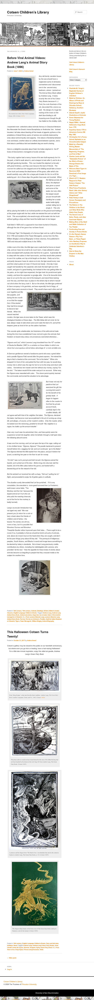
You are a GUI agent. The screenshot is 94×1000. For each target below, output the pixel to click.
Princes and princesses (31, 949)
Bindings (40, 611)
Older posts (11, 958)
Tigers (17, 621)
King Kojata (19, 949)
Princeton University (81, 982)
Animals (34, 611)
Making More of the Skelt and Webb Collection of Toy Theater (78, 224)
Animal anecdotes (26, 615)
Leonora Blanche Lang (37, 617)
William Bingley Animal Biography (43, 621)
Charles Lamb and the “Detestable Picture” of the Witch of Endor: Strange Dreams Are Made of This (77, 161)
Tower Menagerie (25, 621)
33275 (22, 116)
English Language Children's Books (25, 613)
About (71, 264)
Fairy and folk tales (52, 943)
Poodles (42, 619)
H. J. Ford (26, 617)
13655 (42, 697)
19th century (26, 611)
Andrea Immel (28, 71)
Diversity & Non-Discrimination (47, 993)
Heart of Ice (11, 949)
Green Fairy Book (46, 947)
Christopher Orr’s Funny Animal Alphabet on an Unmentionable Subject (78, 139)
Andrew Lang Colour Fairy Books (43, 945)
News (15, 945)
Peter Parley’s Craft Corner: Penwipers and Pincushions (77, 199)
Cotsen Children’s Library (28, 12)
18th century (17, 611)
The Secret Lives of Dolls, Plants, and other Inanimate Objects (77, 217)
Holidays (10, 945)
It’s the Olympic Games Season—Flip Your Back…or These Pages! (77, 236)
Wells (41, 949)
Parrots (22, 619)
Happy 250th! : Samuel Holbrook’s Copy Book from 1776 (77, 124)
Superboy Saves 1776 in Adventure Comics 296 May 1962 (77, 132)
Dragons (33, 947)
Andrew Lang (47, 613)
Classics (10, 613)
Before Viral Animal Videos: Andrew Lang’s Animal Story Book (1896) (27, 62)
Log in (9, 969)
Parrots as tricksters (32, 619)
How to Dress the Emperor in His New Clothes (76, 253)
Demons (26, 947)
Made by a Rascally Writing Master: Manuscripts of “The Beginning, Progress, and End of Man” (76, 149)
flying (38, 947)
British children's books (51, 611)
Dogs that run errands (40, 615)
